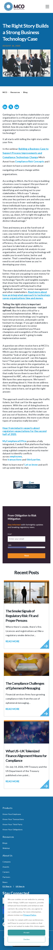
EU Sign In (7, 886)
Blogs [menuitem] (5, 843)
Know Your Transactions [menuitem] (13, 819)
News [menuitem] (5, 882)
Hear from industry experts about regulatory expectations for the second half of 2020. (25, 431)
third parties (33, 459)
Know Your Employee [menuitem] (12, 814)
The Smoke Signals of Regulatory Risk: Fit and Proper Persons (22, 616)
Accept (26, 932)
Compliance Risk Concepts (29, 161)
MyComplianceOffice (14, 441)
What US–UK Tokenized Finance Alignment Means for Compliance (26, 756)
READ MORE (13, 641)
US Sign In (20, 886)
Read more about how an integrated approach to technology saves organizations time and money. (26, 295)
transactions (14, 459)
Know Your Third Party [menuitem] (12, 824)
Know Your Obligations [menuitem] (13, 829)
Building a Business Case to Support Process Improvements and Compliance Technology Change (25, 153)
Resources (15, 92)
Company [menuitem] (7, 862)
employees (16, 456)
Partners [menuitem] (6, 877)
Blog (25, 92)
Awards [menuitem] (6, 867)
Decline (27, 939)
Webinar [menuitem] (6, 848)
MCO (5, 92)
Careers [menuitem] (6, 872)
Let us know (31, 464)
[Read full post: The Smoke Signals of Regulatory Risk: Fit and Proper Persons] (26, 592)
